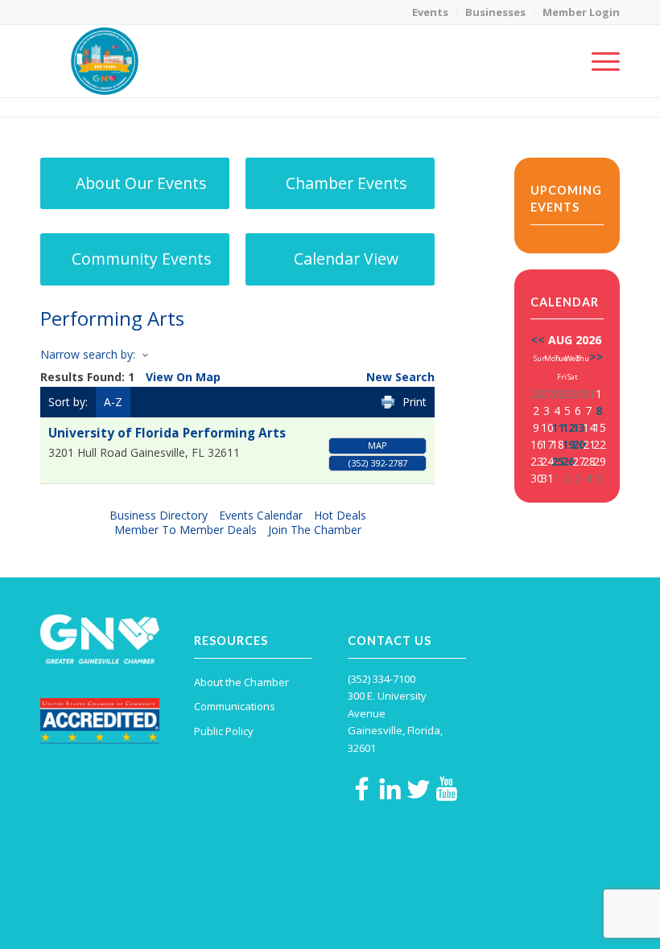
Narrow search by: (87, 354)
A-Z (113, 401)
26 (568, 461)
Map (377, 445)
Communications (234, 706)
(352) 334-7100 (381, 679)
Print (414, 401)
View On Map (183, 376)
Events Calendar (261, 515)
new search (400, 376)
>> (596, 356)
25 (557, 461)
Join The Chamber (314, 529)
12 (568, 427)
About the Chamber (241, 682)
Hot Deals (340, 515)
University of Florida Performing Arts (167, 433)
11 (557, 427)
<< (537, 339)
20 (578, 444)
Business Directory (158, 515)
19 (568, 444)
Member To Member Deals (185, 529)
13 (578, 427)
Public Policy (224, 731)
